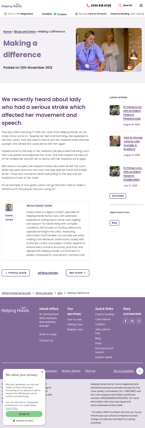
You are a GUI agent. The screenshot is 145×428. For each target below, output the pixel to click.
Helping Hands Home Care (16, 293)
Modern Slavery (71, 371)
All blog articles (48, 273)
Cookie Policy (12, 408)
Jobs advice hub (102, 331)
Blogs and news (25, 31)
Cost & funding (104, 314)
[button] (24, 420)
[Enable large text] (139, 371)
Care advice (103, 319)
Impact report (103, 357)
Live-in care (74, 319)
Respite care (75, 329)
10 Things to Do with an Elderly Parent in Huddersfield (132, 173)
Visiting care (75, 324)
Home (7, 31)
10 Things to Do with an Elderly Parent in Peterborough (132, 112)
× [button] (42, 372)
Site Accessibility (124, 371)
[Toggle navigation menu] (141, 5)
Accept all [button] (24, 414)
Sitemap (90, 371)
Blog (60, 293)
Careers (100, 324)
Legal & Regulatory (45, 371)
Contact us (46, 340)
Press (98, 343)
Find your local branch (104, 350)
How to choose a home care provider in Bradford (133, 143)
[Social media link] (125, 321)
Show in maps (47, 334)
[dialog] (24, 397)
